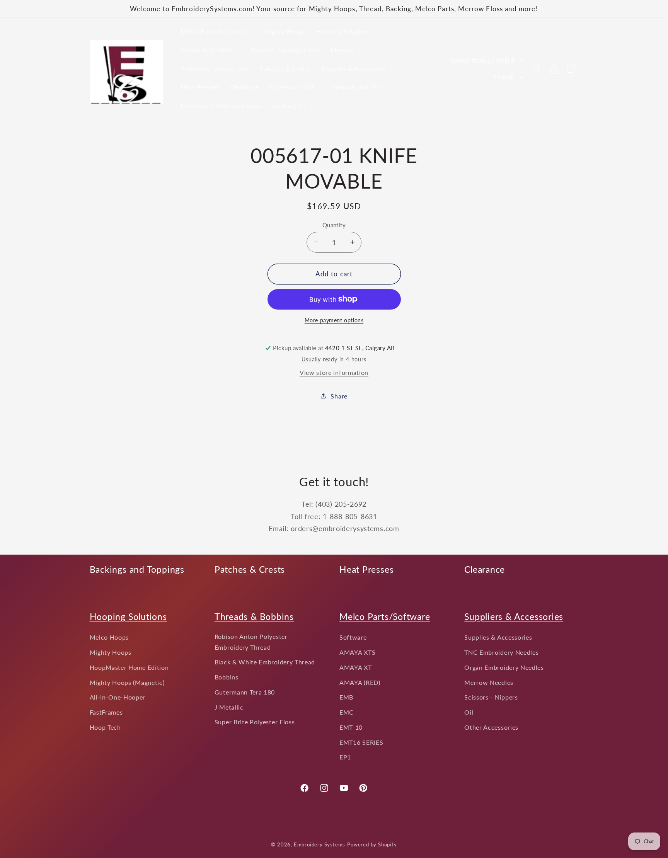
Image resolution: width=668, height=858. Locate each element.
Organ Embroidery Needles (504, 667)
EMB (346, 697)
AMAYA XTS (357, 652)
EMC (346, 712)
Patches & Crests (250, 569)
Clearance (484, 569)
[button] (217, 31)
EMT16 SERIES (361, 742)
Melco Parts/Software (384, 616)
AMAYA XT (355, 667)
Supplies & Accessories (498, 637)
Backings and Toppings (137, 569)
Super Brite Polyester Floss (255, 721)
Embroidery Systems (320, 845)
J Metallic (229, 707)
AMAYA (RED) (359, 682)
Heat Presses (366, 569)
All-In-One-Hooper (118, 697)
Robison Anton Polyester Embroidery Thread (251, 641)
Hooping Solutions (128, 616)
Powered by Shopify (372, 845)
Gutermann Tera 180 (245, 692)
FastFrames (106, 712)
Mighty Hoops (110, 652)
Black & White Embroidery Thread (265, 662)
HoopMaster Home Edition (129, 667)
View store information (334, 372)
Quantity (334, 224)
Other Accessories (491, 727)
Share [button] (339, 396)
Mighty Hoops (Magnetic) (127, 682)
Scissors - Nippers (491, 697)
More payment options (334, 320)
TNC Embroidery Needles (501, 652)
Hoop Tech (105, 727)
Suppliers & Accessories (513, 616)
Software (353, 637)
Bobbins (227, 677)
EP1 (345, 757)
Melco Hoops (109, 637)
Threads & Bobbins (254, 616)
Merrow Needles (488, 682)
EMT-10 (351, 727)
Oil (468, 712)
